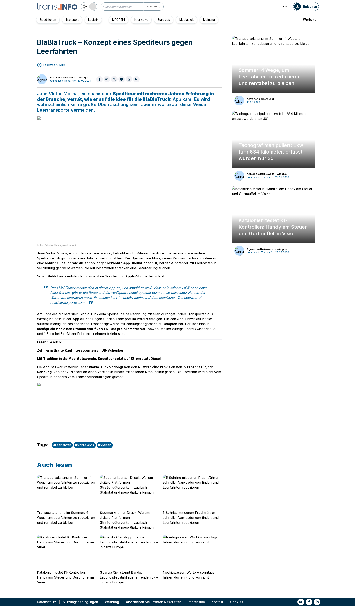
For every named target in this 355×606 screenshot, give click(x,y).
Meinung (209, 19)
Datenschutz (46, 602)
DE (282, 6)
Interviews (141, 19)
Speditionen (48, 19)
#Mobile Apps (84, 445)
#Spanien (104, 445)
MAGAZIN (118, 19)
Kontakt (217, 602)
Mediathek (186, 19)
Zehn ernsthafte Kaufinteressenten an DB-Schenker (80, 350)
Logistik (93, 19)
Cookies (236, 602)
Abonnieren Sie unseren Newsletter (153, 602)
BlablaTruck (56, 276)
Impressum (196, 602)
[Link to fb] (309, 602)
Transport (72, 19)
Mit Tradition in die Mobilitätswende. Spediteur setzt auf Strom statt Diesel (99, 358)
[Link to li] (317, 602)
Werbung (309, 19)
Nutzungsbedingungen (80, 602)
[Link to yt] (300, 602)
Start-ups (164, 19)
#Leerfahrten (62, 445)
